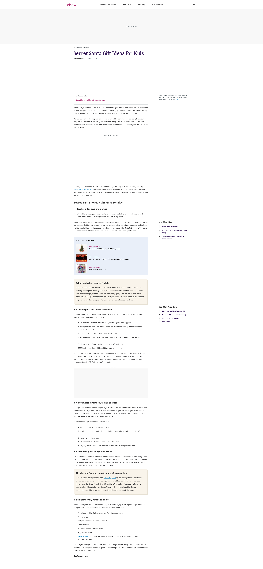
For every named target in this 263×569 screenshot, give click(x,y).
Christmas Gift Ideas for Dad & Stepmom (104, 249)
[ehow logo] (72, 4)
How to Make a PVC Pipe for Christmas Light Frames (109, 259)
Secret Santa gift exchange (84, 189)
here (177, 99)
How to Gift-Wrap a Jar (97, 269)
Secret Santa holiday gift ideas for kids (90, 100)
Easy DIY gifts (83, 536)
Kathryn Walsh (79, 58)
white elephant (110, 477)
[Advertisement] (131, 77)
